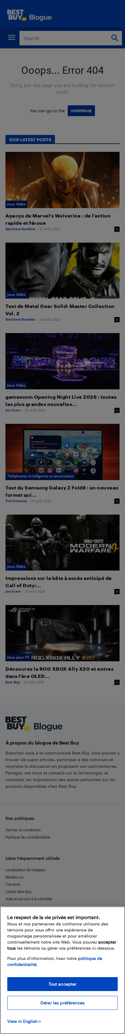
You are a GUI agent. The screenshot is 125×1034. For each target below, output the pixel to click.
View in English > (24, 1021)
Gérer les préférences (62, 1002)
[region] (62, 970)
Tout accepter (63, 984)
